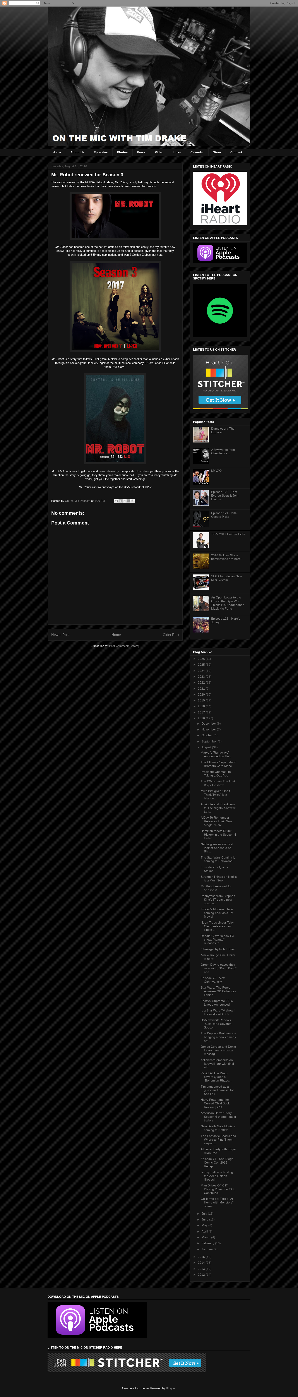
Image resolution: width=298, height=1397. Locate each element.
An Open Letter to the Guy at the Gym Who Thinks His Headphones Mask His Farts (227, 603)
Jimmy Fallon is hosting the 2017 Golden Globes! (217, 1175)
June (205, 1219)
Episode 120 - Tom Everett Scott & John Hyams (225, 495)
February (208, 1243)
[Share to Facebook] (129, 501)
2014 (202, 1262)
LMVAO (216, 470)
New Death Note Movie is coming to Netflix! (218, 1128)
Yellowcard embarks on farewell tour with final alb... (217, 1063)
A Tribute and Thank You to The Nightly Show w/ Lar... (218, 807)
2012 (202, 1274)
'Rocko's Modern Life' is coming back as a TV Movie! (217, 912)
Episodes (101, 152)
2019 (202, 700)
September (210, 741)
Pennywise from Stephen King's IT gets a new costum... (218, 899)
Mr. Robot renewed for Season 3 (216, 888)
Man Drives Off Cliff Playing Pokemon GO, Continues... (218, 1189)
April (205, 1231)
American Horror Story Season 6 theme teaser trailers (218, 1116)
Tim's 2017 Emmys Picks (228, 534)
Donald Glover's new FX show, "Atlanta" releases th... (217, 939)
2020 (202, 694)
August (207, 747)
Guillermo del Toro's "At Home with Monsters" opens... (217, 1202)
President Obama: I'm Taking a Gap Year (216, 773)
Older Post (171, 635)
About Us (77, 152)
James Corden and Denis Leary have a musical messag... (218, 1050)
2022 (202, 682)
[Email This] (116, 501)
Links (177, 152)
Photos (122, 152)
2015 (202, 1256)
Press (141, 152)
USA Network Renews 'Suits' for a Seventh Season (216, 1023)
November (209, 729)
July (205, 1213)
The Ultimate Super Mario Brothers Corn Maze (218, 764)
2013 (202, 1268)
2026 (202, 658)
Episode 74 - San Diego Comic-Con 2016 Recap (217, 1162)
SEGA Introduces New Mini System (226, 578)
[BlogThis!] (120, 501)
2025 (202, 664)
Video (159, 152)
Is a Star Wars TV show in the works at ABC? (218, 1012)
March (206, 1237)
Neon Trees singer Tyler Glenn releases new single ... (217, 926)
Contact (236, 152)
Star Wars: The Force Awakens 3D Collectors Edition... (218, 991)
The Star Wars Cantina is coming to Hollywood (218, 859)
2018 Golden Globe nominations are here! (226, 557)
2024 (202, 670)
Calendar (197, 152)
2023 (202, 676)
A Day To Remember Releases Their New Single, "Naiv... (216, 821)
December (209, 723)
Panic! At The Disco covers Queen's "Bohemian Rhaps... (216, 1076)
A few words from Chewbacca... (223, 451)
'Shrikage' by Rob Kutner (218, 949)
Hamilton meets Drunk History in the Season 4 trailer (218, 834)
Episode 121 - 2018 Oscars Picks (224, 514)
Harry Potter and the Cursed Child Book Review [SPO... (215, 1103)
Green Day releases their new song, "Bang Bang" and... (218, 968)
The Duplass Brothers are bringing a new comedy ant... (218, 1037)
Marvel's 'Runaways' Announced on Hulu (216, 754)
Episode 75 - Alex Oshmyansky (213, 979)
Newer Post (60, 635)
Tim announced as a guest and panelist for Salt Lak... (217, 1090)
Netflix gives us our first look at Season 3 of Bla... (217, 847)
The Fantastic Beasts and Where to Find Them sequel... (218, 1139)
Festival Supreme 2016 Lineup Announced (217, 1002)
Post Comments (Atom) (124, 646)
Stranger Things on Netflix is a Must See (219, 878)
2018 (202, 706)
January (208, 1249)
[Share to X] (124, 501)
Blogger (170, 1388)
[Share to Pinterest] (133, 501)
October (208, 735)
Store (217, 152)
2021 (202, 688)
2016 (202, 718)
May (205, 1225)
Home (57, 152)
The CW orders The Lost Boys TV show (218, 783)
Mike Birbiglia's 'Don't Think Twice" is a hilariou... (215, 794)
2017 (202, 712)
